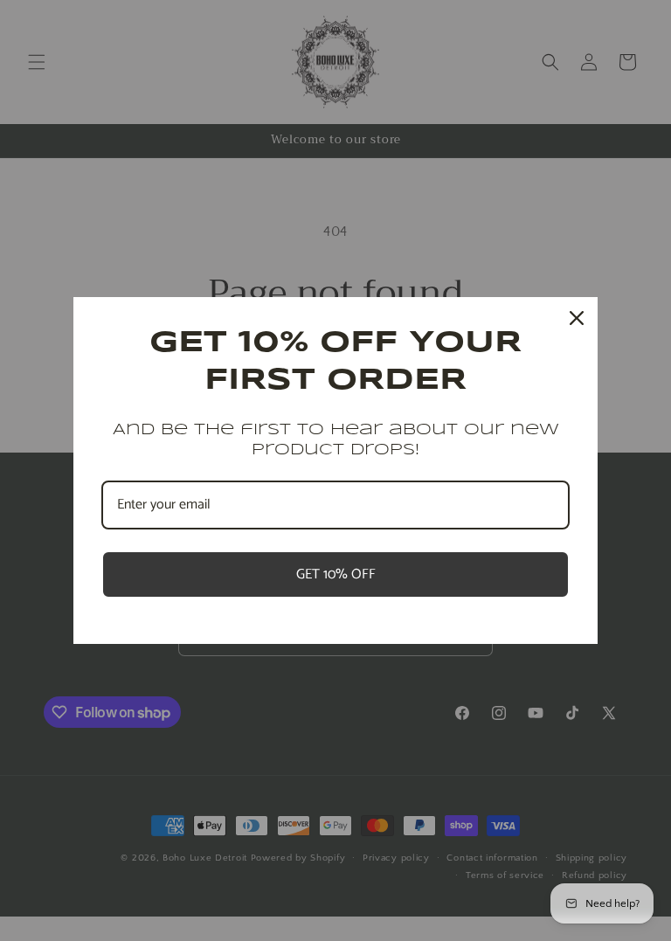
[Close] (577, 318)
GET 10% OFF (336, 574)
